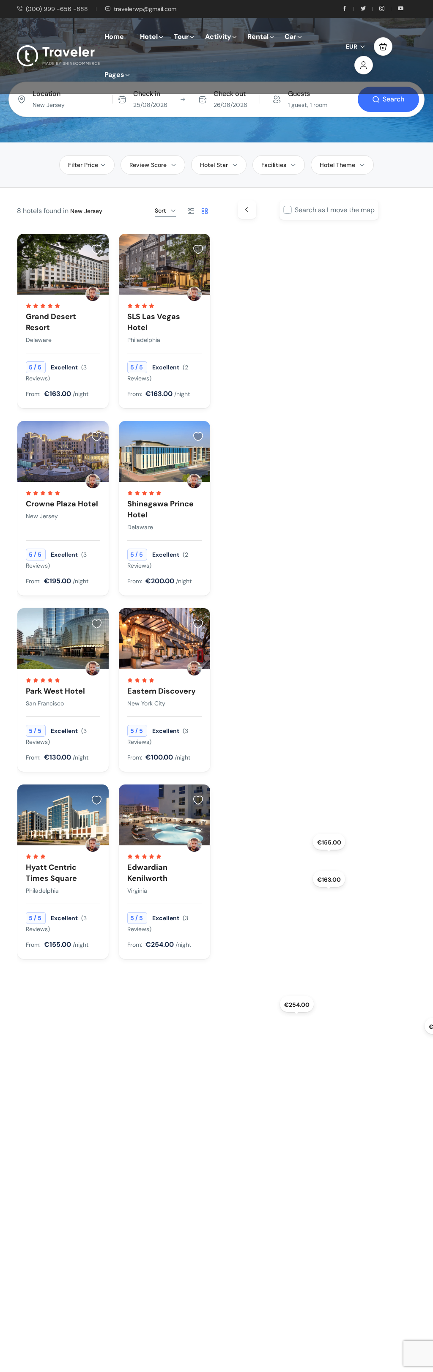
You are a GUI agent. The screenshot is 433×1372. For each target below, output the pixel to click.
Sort (160, 210)
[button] (383, 46)
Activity (218, 36)
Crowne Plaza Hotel (62, 504)
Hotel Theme (337, 165)
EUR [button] (351, 46)
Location (46, 93)
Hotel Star (214, 165)
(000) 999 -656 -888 (57, 9)
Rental (258, 36)
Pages (114, 74)
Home (114, 36)
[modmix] (92, 294)
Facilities (273, 165)
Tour (181, 36)
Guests (299, 93)
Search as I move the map (335, 209)
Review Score (148, 165)
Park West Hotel (55, 691)
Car (290, 36)
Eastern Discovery (161, 691)
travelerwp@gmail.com (145, 9)
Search (393, 99)
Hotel (149, 36)
